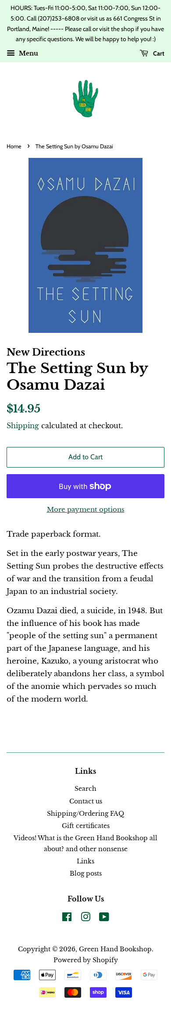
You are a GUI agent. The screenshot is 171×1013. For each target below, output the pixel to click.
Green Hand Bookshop (115, 949)
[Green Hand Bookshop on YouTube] (104, 918)
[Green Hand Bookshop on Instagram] (85, 918)
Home (14, 146)
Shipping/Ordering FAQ (85, 813)
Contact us (85, 801)
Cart (158, 53)
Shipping (23, 425)
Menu (27, 54)
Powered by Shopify (85, 960)
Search (85, 789)
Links (85, 861)
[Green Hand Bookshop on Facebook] (67, 918)
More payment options (86, 509)
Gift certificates (86, 826)
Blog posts (86, 873)
